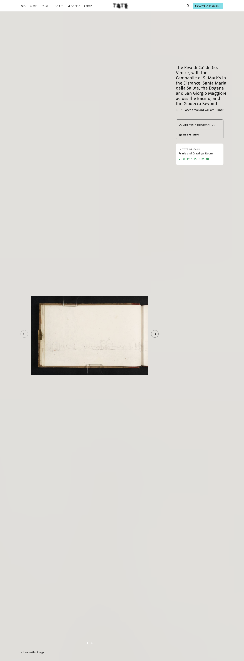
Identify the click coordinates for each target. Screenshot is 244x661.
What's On (29, 6)
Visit (46, 6)
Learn (72, 6)
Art (58, 6)
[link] (32, 652)
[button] (187, 5)
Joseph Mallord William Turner (203, 110)
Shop (88, 6)
